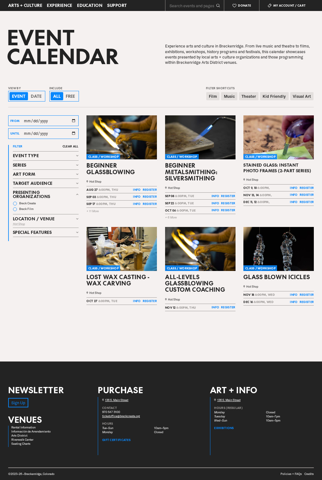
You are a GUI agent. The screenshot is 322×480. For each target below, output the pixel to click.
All (57, 96)
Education (90, 5)
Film (213, 96)
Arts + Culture (25, 5)
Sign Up (18, 402)
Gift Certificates (116, 440)
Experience (59, 5)
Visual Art (302, 96)
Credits (309, 474)
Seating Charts (21, 443)
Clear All (71, 146)
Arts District (19, 435)
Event (18, 96)
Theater (249, 96)
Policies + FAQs (291, 474)
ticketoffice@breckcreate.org (121, 416)
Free (70, 96)
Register (150, 189)
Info (137, 189)
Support (117, 5)
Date (36, 96)
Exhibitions (224, 428)
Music (229, 96)
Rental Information (23, 427)
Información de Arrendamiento (31, 431)
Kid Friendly (274, 96)
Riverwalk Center (22, 439)
